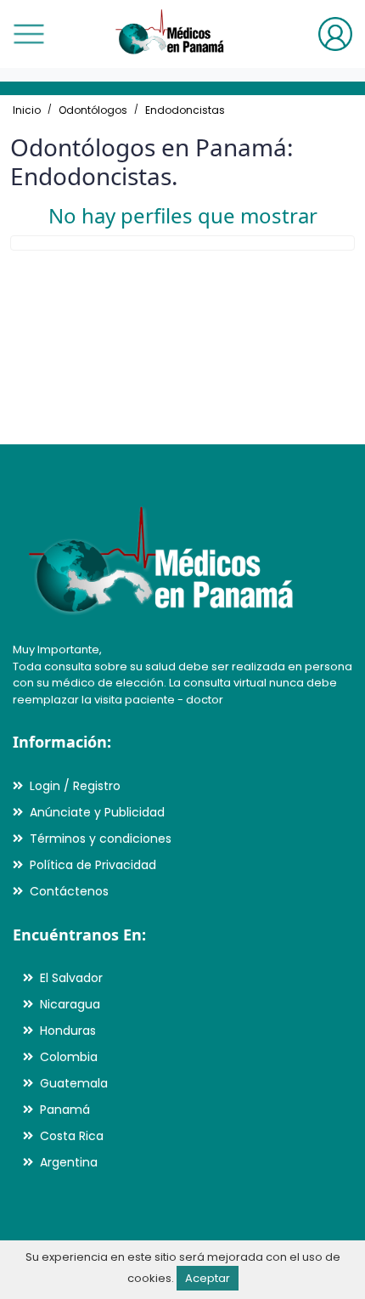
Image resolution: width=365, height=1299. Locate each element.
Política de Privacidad (93, 864)
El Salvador (71, 977)
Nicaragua (70, 1004)
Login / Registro (75, 785)
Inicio (27, 110)
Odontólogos (93, 110)
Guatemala (74, 1083)
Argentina (69, 1162)
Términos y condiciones (100, 838)
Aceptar (207, 1278)
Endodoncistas (185, 110)
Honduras (68, 1030)
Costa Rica (72, 1135)
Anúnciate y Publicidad (97, 812)
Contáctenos (69, 891)
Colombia (69, 1056)
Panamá (65, 1109)
